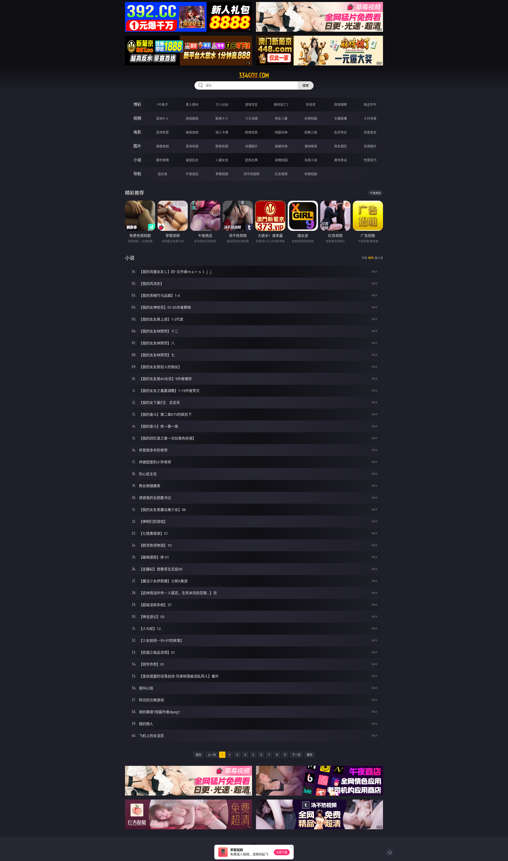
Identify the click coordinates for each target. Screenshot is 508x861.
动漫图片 (251, 146)
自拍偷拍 (192, 118)
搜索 (305, 85)
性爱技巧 (370, 160)
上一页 (212, 754)
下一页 (296, 754)
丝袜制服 (310, 118)
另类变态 (370, 132)
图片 (137, 146)
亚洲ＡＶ (162, 118)
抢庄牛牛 (370, 104)
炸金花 (311, 104)
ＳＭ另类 (370, 118)
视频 (137, 118)
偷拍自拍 (192, 132)
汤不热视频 (251, 174)
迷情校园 (281, 160)
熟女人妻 (281, 118)
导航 (137, 173)
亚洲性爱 (162, 132)
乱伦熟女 (340, 132)
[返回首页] (389, 852)
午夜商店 (192, 174)
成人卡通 (222, 132)
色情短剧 (310, 174)
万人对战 (222, 104)
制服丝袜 (281, 132)
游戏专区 (251, 104)
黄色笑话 (340, 160)
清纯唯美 (310, 146)
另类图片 (370, 146)
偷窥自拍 (162, 146)
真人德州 (192, 104)
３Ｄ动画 (251, 118)
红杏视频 (281, 174)
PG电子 (162, 104)
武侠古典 (251, 160)
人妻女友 (222, 160)
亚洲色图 (192, 146)
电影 (137, 132)
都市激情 (162, 160)
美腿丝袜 (281, 146)
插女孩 (162, 174)
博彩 (137, 104)
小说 (137, 160)
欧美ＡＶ (222, 118)
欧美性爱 (251, 132)
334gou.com (254, 75)
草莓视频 (222, 174)
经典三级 (310, 132)
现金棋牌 (340, 104)
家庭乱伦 (192, 160)
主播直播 (340, 118)
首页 (198, 754)
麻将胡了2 (281, 104)
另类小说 (310, 160)
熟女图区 (340, 146)
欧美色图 (222, 146)
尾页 (309, 754)
